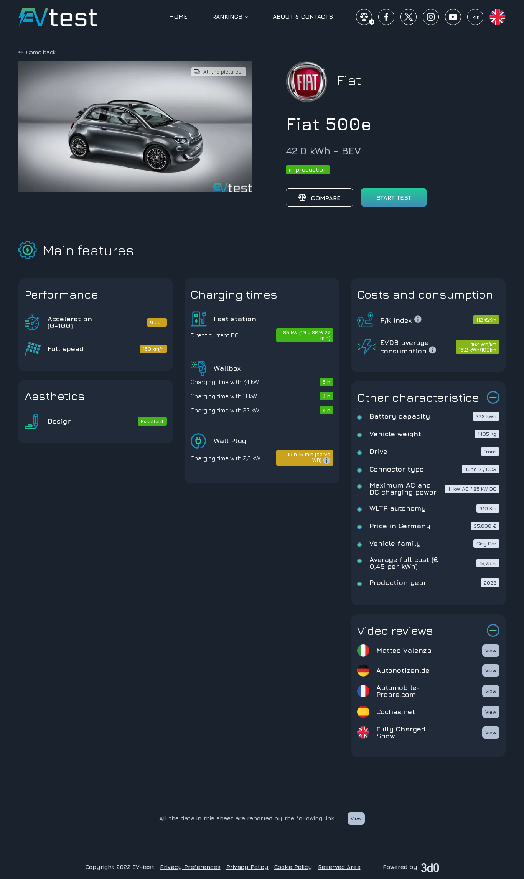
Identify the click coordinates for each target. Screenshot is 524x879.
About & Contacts (303, 16)
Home (178, 16)
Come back (41, 52)
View (490, 650)
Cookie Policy (293, 867)
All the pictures (222, 71)
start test (393, 197)
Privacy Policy (247, 867)
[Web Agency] (430, 867)
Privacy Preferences (190, 867)
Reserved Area (339, 867)
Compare (326, 197)
